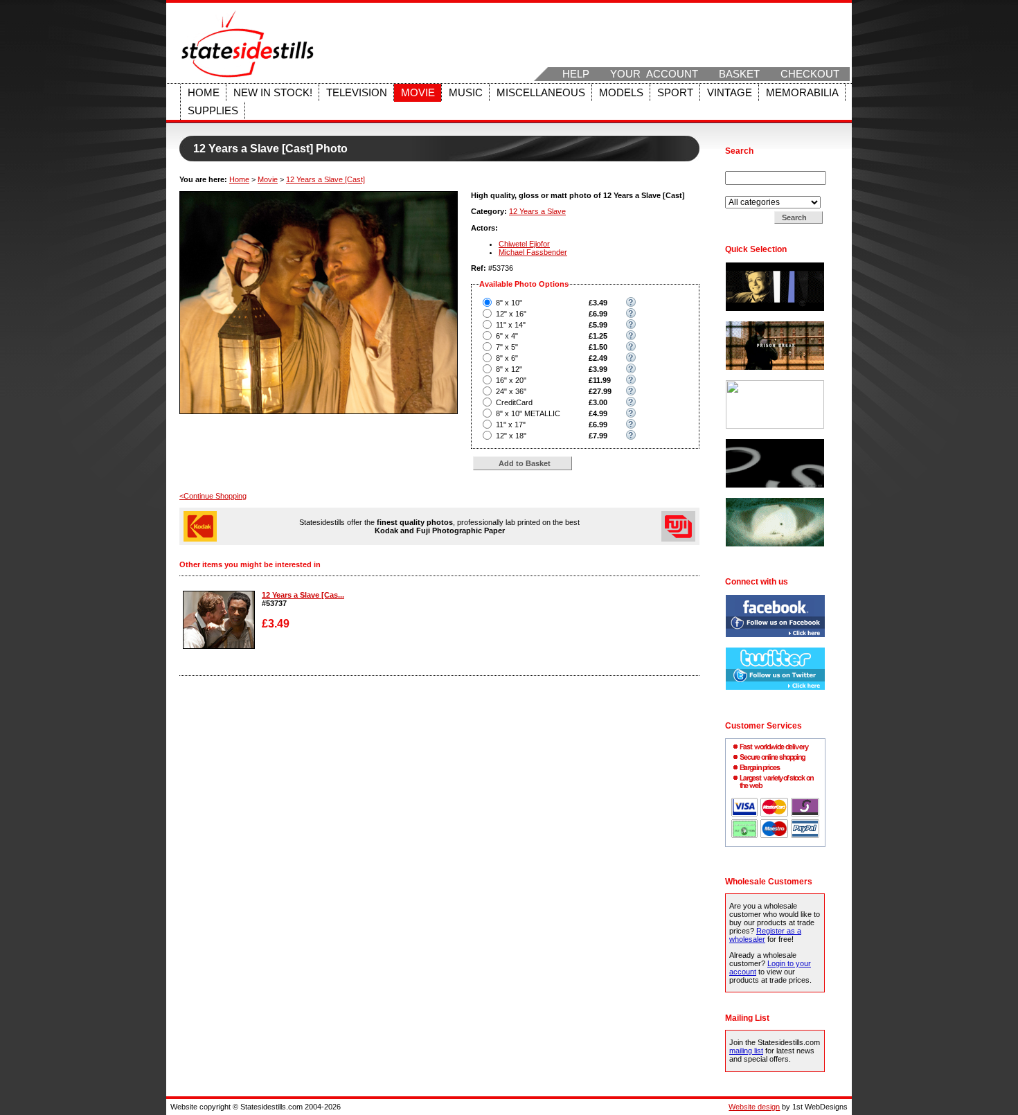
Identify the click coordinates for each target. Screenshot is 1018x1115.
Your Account (654, 74)
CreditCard (514, 402)
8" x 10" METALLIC (528, 413)
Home (204, 92)
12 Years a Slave (537, 211)
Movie (418, 92)
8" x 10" (509, 302)
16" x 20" (511, 380)
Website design (754, 1107)
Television (356, 92)
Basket (739, 74)
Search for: (745, 167)
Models (621, 92)
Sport (675, 92)
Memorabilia (802, 92)
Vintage (729, 92)
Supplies (213, 110)
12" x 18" (511, 435)
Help (575, 74)
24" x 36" (511, 391)
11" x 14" (511, 325)
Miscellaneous (541, 92)
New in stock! (272, 92)
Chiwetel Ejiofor (524, 244)
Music (466, 92)
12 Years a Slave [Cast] (325, 179)
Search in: (743, 192)
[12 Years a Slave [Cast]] (219, 646)
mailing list (746, 1050)
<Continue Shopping (213, 496)
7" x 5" (507, 347)
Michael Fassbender (533, 252)
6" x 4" (507, 336)
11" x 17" (511, 424)
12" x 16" (511, 314)
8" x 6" (507, 358)
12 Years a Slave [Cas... (303, 595)
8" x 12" (509, 369)
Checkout (809, 74)
